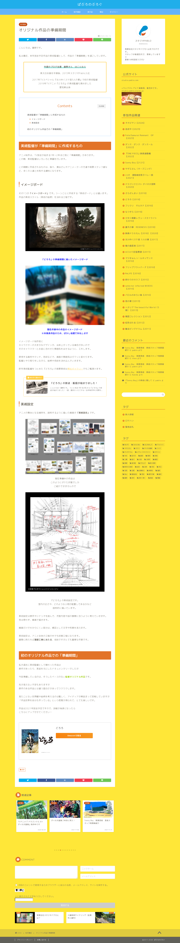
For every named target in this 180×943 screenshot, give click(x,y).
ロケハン (129, 420)
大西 (140, 459)
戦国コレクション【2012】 (138, 316)
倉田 (141, 456)
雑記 (101, 12)
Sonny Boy (136, 445)
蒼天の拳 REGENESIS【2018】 (140, 227)
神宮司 (151, 470)
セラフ (138, 448)
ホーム (64, 12)
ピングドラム (128, 452)
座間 (125, 463)
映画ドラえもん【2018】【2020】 (142, 233)
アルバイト (160, 445)
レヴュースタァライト (143, 452)
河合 (152, 467)
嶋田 (156, 459)
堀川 (133, 459)
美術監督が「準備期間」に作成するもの (46, 114)
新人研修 (129, 414)
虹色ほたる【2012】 (135, 322)
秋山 (125, 474)
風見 (151, 478)
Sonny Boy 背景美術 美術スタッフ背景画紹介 (144, 348)
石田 (125, 470)
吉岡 (156, 456)
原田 (148, 456)
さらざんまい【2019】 (136, 193)
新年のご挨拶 (128, 467)
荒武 (143, 474)
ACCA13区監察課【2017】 (138, 252)
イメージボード (38, 119)
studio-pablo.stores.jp (133, 90)
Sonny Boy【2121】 (135, 162)
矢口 (160, 467)
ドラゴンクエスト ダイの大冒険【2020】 (140, 185)
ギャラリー (114, 12)
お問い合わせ (41, 940)
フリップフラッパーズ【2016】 (140, 267)
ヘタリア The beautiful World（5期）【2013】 (142, 309)
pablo (135, 350)
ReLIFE (126, 445)
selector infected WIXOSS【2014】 (139, 287)
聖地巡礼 (129, 427)
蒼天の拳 (151, 474)
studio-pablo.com (130, 80)
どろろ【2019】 (133, 199)
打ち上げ (142, 463)
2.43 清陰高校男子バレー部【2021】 (139, 176)
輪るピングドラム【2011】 (138, 328)
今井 (125, 456)
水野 (145, 467)
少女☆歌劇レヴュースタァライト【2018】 (141, 219)
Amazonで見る (74, 735)
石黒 (133, 470)
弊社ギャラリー (75, 368)
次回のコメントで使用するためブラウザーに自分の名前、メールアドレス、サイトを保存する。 (63, 885)
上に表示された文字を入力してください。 (35, 896)
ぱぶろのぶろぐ (90, 4)
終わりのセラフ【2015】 (137, 279)
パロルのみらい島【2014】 (138, 295)
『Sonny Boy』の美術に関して (138, 380)
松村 (138, 467)
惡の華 (134, 463)
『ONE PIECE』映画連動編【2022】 (138, 155)
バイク (159, 448)
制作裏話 (77, 12)
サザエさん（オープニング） (139, 168)
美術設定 (36, 123)
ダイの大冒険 (148, 448)
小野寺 (148, 459)
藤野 (22, 770)
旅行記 (90, 12)
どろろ (59, 728)
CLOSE (101, 106)
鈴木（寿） (142, 478)
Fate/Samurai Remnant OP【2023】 (139, 137)
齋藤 (158, 478)
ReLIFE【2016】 (133, 273)
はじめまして (148, 445)
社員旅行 (141, 470)
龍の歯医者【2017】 (135, 245)
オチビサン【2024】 (135, 123)
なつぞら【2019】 (134, 211)
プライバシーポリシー (25, 940)
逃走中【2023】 (133, 129)
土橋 (125, 459)
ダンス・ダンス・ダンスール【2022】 (139, 146)
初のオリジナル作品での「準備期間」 (45, 129)
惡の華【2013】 (133, 301)
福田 (158, 470)
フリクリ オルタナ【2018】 (139, 205)
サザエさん (127, 448)
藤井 (160, 474)
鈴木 (133, 478)
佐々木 (134, 456)
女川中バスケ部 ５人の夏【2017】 (142, 239)
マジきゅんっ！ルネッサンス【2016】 (139, 259)
